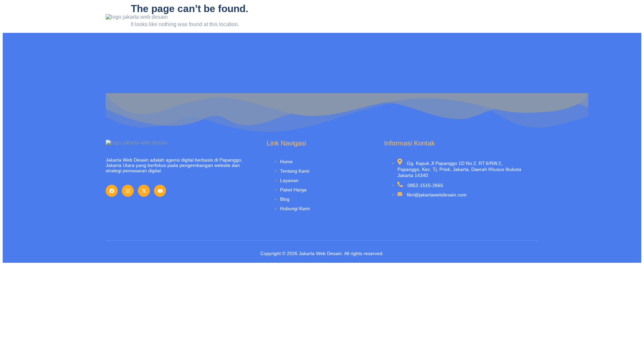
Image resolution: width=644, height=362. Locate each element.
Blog (478, 19)
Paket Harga (445, 19)
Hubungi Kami (513, 19)
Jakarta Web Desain (320, 253)
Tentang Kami (369, 19)
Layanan (408, 19)
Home (333, 19)
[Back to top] (629, 347)
